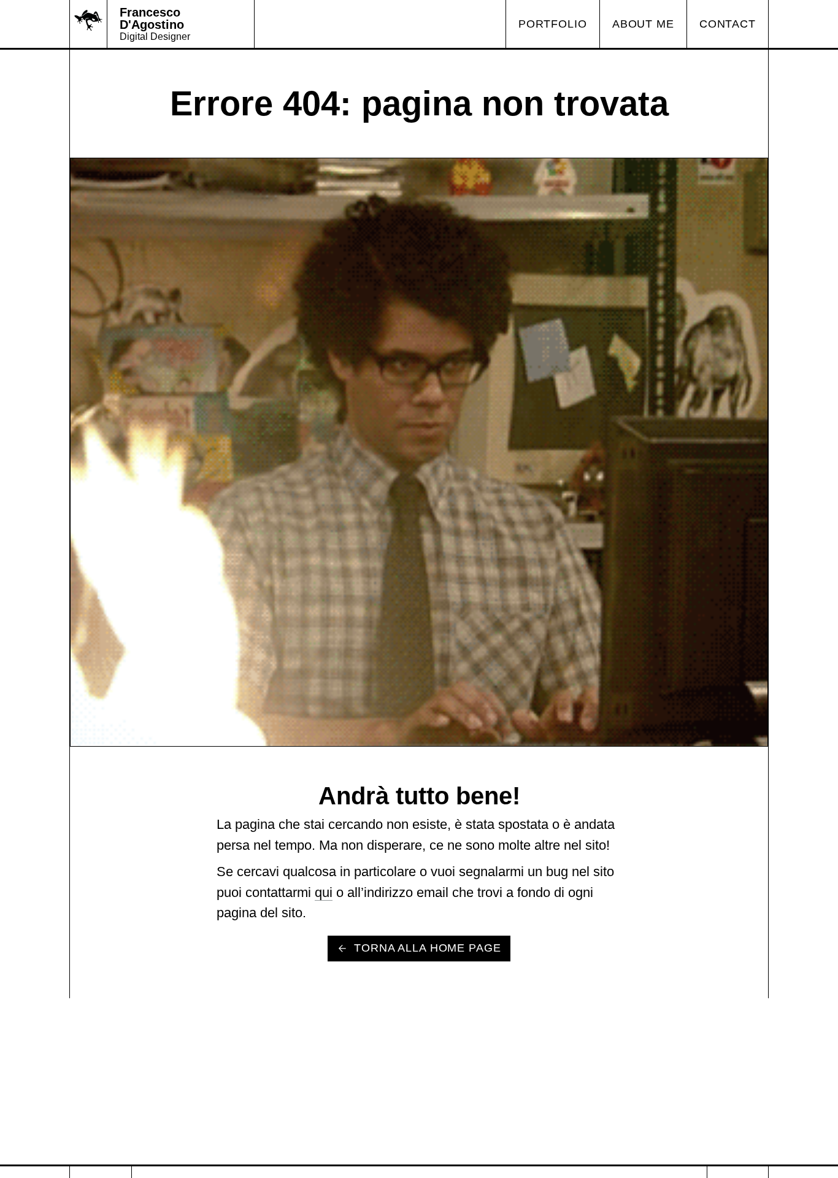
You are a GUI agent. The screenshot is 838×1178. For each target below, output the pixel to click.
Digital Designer (155, 36)
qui (324, 892)
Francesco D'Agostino (152, 18)
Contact (727, 24)
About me (643, 24)
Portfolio (552, 24)
